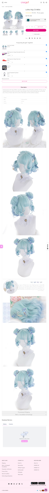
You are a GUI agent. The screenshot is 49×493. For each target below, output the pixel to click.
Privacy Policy (5, 471)
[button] (24, 87)
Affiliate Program (21, 467)
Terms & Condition (5, 473)
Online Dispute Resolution (7, 476)
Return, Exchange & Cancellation (6, 466)
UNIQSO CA (36, 467)
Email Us (19, 463)
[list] (13, 18)
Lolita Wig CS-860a (8, 6)
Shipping (3, 463)
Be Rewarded (20, 470)
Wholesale (20, 472)
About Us (36, 463)
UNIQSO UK (36, 465)
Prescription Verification (7, 469)
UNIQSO (6, 490)
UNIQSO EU (36, 470)
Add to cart (40, 26)
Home (3, 6)
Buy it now (35, 30)
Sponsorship (20, 465)
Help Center (20, 474)
